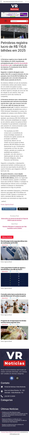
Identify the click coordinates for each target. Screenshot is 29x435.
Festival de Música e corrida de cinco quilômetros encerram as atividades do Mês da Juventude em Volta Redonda (14, 420)
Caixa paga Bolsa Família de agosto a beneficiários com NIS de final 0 (13, 268)
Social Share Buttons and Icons (10, 432)
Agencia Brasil (5, 245)
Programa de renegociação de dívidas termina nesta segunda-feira (13, 321)
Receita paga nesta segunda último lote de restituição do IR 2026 (14, 242)
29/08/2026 (13, 324)
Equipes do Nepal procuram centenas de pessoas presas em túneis (13, 425)
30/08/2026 (13, 298)
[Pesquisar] (27, 21)
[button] (5, 20)
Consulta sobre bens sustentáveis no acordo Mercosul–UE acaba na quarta (13, 295)
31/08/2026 (13, 245)
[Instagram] (17, 378)
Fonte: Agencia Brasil (7, 204)
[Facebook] (12, 378)
